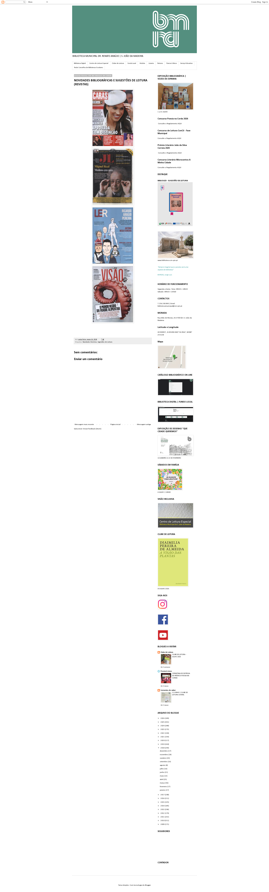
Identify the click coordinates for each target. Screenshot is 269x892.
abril (162, 779)
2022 (163, 733)
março (162, 783)
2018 (163, 748)
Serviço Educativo (186, 63)
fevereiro (163, 787)
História (142, 63)
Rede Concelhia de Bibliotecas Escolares (88, 67)
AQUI (180, 124)
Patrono (160, 63)
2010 (163, 820)
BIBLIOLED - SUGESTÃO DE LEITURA (173, 181)
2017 (163, 795)
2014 (163, 806)
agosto (163, 765)
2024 (163, 726)
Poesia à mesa (166, 671)
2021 (163, 737)
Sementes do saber (168, 690)
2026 (163, 718)
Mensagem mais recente (84, 424)
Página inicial (115, 424)
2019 (163, 744)
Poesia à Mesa (171, 63)
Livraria (151, 63)
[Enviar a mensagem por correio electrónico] (102, 339)
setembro (164, 762)
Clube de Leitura (118, 63)
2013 (163, 809)
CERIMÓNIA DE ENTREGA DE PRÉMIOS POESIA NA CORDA (181, 676)
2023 (163, 729)
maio (162, 776)
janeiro (163, 790)
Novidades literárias (90, 342)
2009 (163, 824)
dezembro (164, 751)
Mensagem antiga (144, 424)
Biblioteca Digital (80, 63)
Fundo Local (132, 63)
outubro (163, 758)
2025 (163, 722)
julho (162, 769)
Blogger (148, 885)
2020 (163, 740)
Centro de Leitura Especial (98, 63)
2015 (163, 802)
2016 (163, 798)
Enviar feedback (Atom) (92, 429)
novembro (164, 755)
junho (162, 772)
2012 (163, 813)
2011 (163, 817)
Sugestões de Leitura (105, 342)
